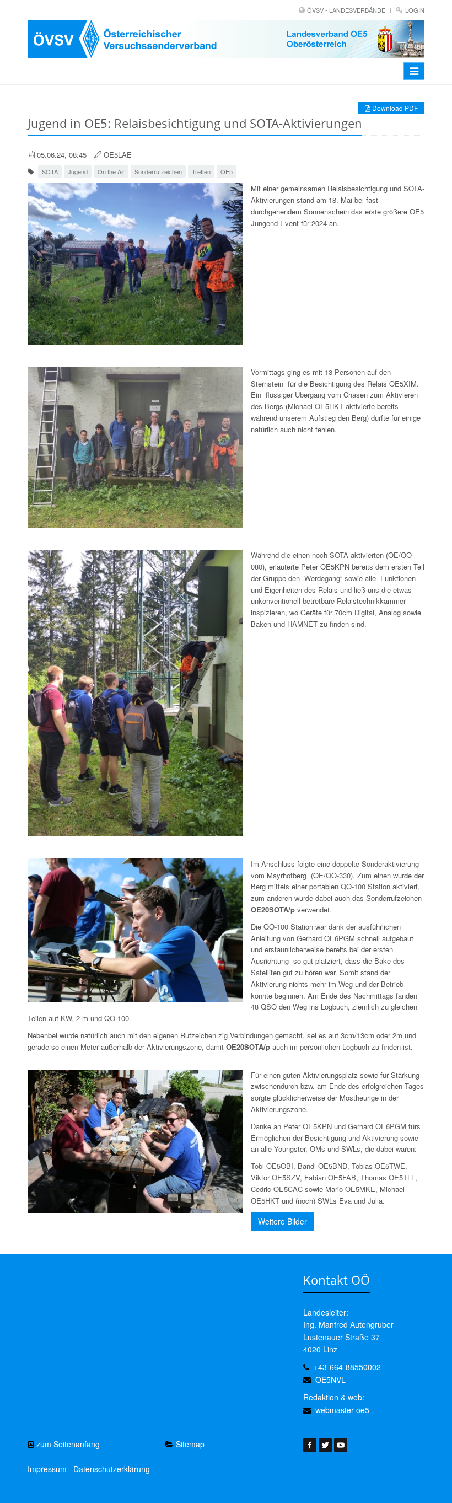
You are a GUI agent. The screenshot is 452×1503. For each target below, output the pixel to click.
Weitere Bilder (282, 1221)
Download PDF (394, 107)
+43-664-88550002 (347, 1366)
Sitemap (189, 1444)
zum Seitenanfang (67, 1444)
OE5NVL (330, 1379)
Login (414, 10)
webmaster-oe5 (342, 1409)
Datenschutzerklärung (111, 1468)
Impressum (47, 1468)
